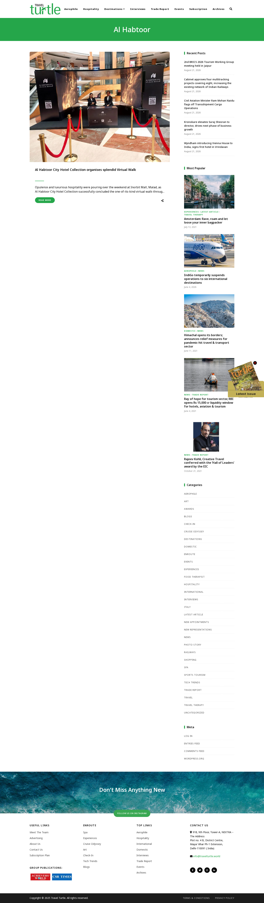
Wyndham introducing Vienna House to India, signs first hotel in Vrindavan (208, 145)
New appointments (196, 622)
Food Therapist (194, 576)
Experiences (191, 212)
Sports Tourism (194, 674)
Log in (188, 736)
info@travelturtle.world (206, 856)
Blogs (188, 516)
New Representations (198, 629)
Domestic (190, 331)
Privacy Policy (224, 898)
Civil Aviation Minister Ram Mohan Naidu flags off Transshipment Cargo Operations (209, 104)
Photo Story (192, 644)
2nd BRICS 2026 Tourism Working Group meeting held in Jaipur (209, 63)
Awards (189, 508)
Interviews (137, 9)
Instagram (207, 870)
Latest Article (210, 212)
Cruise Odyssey (194, 531)
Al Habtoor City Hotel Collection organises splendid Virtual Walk (85, 169)
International (193, 591)
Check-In (189, 524)
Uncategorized (194, 712)
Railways (190, 652)
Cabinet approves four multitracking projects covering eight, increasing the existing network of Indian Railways (207, 83)
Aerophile (71, 9)
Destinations (113, 9)
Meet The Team (39, 832)
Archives (218, 9)
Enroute (189, 554)
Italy (187, 607)
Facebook (192, 870)
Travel (188, 697)
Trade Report (160, 9)
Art (186, 501)
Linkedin (214, 870)
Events (179, 9)
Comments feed (194, 751)
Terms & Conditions (196, 898)
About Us (35, 844)
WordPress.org (194, 758)
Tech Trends (192, 682)
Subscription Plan (40, 855)
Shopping (190, 659)
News (201, 271)
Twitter (200, 870)
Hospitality (91, 9)
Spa (186, 667)
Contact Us (36, 849)
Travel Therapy (193, 214)
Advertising (36, 838)
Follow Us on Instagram (132, 813)
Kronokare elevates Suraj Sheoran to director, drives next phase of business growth (207, 125)
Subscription (198, 9)
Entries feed (192, 743)
